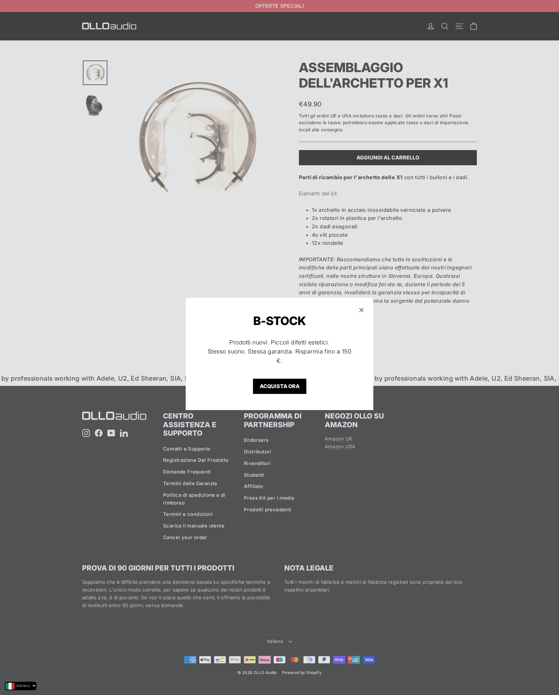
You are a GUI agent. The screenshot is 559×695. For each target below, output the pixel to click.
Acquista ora (280, 386)
